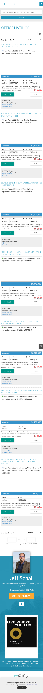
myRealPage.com (21, 676)
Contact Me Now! (21, 596)
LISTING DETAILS (7, 94)
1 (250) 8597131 (7, 105)
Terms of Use (32, 685)
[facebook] (21, 604)
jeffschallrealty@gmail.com (21, 666)
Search (21, 18)
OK (22, 687)
